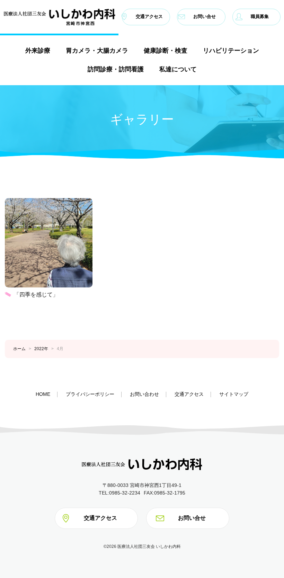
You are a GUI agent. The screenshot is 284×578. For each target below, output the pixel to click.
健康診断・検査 (165, 50)
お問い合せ (204, 16)
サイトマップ (233, 394)
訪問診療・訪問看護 (116, 69)
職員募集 (260, 16)
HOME (43, 394)
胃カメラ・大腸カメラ (97, 50)
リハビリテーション (231, 50)
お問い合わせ (144, 394)
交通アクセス (149, 16)
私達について (178, 69)
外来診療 (37, 50)
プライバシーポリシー (90, 394)
